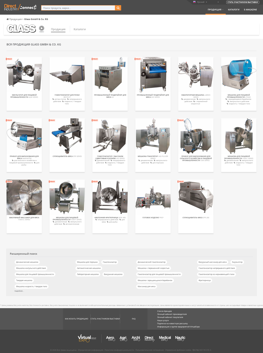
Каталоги (233, 9)
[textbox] (78, 8)
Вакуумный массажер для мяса (213, 262)
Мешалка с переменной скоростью (153, 268)
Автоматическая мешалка (89, 268)
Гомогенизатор (110, 262)
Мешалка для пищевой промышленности (35, 274)
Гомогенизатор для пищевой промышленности (159, 274)
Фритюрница (205, 280)
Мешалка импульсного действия (31, 268)
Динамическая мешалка (27, 262)
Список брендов (164, 311)
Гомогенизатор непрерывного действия (217, 268)
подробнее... (19, 291)
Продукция (214, 9)
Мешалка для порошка (87, 262)
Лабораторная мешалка (88, 274)
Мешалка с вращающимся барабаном (155, 280)
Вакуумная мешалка (113, 274)
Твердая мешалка (24, 280)
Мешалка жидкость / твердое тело (31, 286)
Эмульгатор (237, 262)
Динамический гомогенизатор (151, 262)
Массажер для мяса (146, 286)
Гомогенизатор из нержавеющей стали (216, 274)
